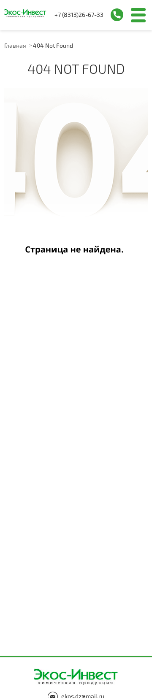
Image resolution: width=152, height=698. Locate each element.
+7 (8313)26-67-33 (78, 14)
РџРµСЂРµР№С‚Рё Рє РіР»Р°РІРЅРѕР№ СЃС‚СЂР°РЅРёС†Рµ (76, 171)
